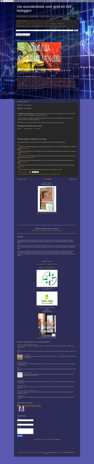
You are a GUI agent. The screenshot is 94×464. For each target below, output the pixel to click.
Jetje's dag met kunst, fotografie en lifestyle (30, 405)
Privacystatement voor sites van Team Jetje (47, 264)
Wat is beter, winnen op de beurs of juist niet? (55, 26)
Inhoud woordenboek (22, 21)
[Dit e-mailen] (32, 172)
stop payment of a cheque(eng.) (48, 174)
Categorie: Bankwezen (22, 16)
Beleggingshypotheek (22, 362)
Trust (73, 16)
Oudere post (73, 179)
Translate (27, 36)
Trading (67, 16)
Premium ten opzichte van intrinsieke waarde (27, 390)
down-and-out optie (21, 385)
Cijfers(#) (60, 230)
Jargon (42, 16)
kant (18, 158)
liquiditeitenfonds (21, 395)
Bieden (18, 349)
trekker (19, 168)
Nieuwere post (21, 179)
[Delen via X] (35, 172)
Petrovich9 (61, 452)
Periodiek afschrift (27, 372)
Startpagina (52, 23)
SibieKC (43, 439)
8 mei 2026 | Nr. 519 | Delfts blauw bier (32, 406)
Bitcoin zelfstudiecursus (37, 26)
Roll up (18, 367)
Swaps (53, 16)
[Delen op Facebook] (36, 172)
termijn (19, 163)
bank (18, 145)
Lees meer (26, 148)
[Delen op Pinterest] (38, 172)
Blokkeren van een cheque (30, 174)
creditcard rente (21, 380)
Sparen (47, 16)
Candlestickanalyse (34, 16)
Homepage (47, 179)
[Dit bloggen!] (34, 172)
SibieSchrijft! (50, 439)
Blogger (47, 453)
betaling (19, 149)
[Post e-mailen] (30, 172)
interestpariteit (26, 355)
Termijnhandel (60, 16)
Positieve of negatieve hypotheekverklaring (27, 344)
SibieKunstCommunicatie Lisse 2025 (28, 452)
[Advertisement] (44, 94)
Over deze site (61, 23)
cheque (19, 154)
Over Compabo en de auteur (23, 26)
